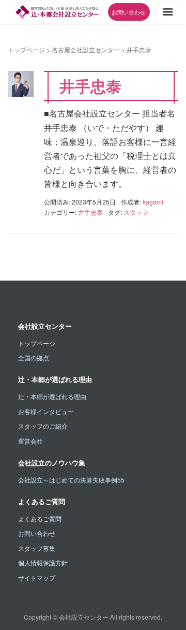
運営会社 (30, 440)
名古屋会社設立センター (86, 49)
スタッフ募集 (36, 548)
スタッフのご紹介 (43, 425)
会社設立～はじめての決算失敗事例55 (71, 479)
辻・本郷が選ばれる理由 (52, 396)
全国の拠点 (33, 357)
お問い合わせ (129, 12)
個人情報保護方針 (43, 562)
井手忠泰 (90, 86)
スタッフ (135, 212)
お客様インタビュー (46, 411)
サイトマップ (36, 577)
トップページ (26, 49)
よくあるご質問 (39, 518)
